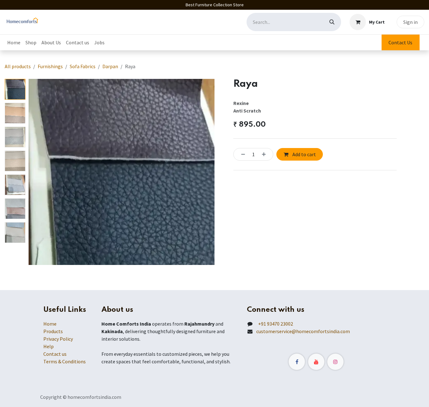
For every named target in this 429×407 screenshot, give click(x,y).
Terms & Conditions (64, 361)
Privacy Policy (58, 339)
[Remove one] (241, 154)
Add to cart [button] (303, 154)
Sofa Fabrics (82, 66)
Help (48, 346)
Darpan (110, 66)
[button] (38, 172)
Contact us (55, 354)
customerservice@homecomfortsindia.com (303, 331)
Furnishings (50, 66)
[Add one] (265, 154)
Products (53, 331)
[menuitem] (14, 42)
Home (50, 324)
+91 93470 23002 (274, 324)
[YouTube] (316, 362)
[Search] (332, 22)
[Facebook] (297, 362)
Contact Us (400, 42)
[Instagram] (335, 362)
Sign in (410, 22)
